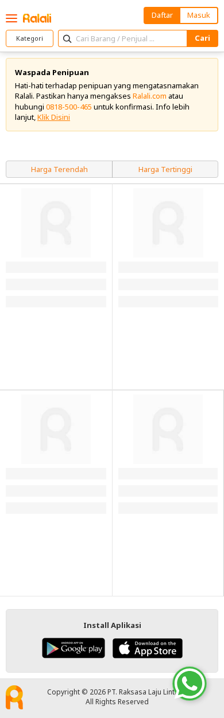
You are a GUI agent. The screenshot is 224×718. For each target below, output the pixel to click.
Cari (202, 38)
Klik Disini (53, 117)
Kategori (29, 38)
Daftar (162, 15)
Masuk (198, 15)
